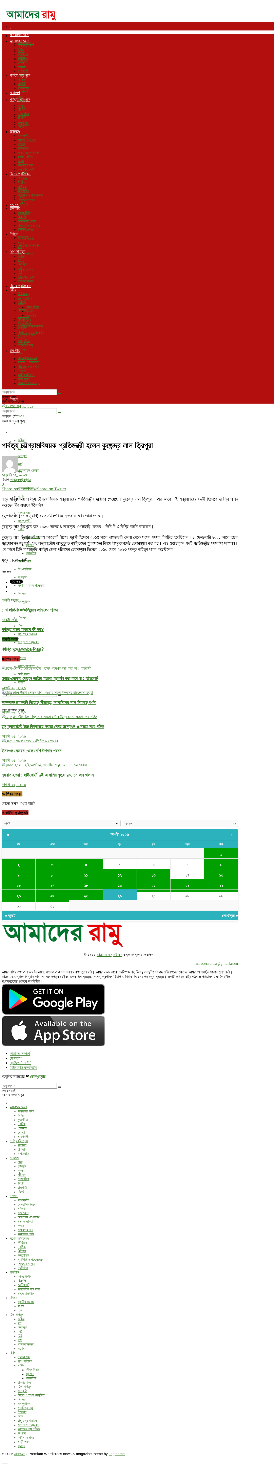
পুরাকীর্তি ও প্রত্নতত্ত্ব (30, 326)
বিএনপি (22, 217)
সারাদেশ (15, 92)
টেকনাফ (22, 62)
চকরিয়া (21, 58)
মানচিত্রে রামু (25, 345)
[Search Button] (59, 695)
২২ (221, 885)
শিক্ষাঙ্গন (22, 618)
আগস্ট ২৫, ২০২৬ (14, 736)
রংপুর (20, 118)
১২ (120, 875)
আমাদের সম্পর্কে (20, 1053)
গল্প (19, 260)
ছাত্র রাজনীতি (26, 230)
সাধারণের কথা (25, 270)
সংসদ (21, 415)
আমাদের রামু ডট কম (109, 954)
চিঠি (20, 273)
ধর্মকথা (21, 144)
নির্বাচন (14, 234)
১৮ (86, 885)
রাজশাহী (22, 122)
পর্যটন (21, 303)
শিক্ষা (20, 626)
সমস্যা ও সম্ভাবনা (28, 642)
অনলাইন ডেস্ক (29, 470)
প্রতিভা (22, 183)
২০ (154, 885)
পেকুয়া (21, 67)
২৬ (120, 896)
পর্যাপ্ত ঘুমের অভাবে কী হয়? (23, 649)
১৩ (154, 875)
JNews (19, 1454)
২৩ (19, 896)
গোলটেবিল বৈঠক (27, 140)
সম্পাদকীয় (23, 136)
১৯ (120, 885)
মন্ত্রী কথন (23, 674)
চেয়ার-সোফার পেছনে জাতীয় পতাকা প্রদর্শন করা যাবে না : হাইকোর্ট (50, 678)
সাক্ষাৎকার (23, 148)
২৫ (86, 896)
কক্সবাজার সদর (26, 45)
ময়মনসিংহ (23, 114)
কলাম (21, 161)
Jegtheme (117, 1454)
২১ (187, 885)
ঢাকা (20, 97)
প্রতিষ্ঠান (23, 204)
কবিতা (21, 440)
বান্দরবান (22, 80)
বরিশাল (21, 110)
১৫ (221, 875)
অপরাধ (22, 658)
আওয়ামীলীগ (25, 213)
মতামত (14, 131)
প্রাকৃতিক (31, 553)
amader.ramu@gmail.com (216, 963)
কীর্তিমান (22, 178)
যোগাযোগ (16, 1058)
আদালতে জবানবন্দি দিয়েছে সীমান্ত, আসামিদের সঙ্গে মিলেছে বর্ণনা (49, 702)
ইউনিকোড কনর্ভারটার (23, 1067)
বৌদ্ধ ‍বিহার (32, 307)
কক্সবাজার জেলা (19, 34)
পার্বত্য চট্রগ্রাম (20, 75)
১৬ (19, 885)
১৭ (52, 885)
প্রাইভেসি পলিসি (20, 1063)
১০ (52, 875)
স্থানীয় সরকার (26, 407)
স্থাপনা (30, 311)
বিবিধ (13, 290)
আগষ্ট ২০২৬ (120, 834)
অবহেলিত (23, 191)
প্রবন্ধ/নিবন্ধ (26, 281)
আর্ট (20, 269)
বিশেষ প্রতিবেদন (20, 174)
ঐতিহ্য (22, 310)
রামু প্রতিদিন (25, 521)
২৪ (52, 896)
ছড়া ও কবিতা (25, 157)
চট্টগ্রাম (22, 101)
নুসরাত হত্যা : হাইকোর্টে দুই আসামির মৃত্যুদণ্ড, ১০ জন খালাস (48, 774)
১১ (86, 875)
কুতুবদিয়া (23, 54)
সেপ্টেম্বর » (230, 915)
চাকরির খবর (24, 320)
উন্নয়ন (22, 593)
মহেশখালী (23, 91)
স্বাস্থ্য (21, 682)
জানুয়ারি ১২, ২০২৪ (14, 475)
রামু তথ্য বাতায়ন (27, 634)
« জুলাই (10, 915)
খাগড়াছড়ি (23, 88)
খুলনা (20, 106)
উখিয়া (21, 50)
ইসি (20, 424)
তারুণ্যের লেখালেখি (28, 245)
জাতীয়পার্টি (23, 221)
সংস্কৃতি (22, 577)
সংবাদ (21, 286)
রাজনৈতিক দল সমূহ (29, 383)
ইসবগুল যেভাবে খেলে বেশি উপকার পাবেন (31, 750)
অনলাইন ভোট (26, 278)
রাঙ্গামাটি (22, 84)
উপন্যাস (22, 264)
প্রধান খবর (24, 294)
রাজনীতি (15, 208)
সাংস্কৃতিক (24, 602)
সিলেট (21, 127)
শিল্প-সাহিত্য (17, 431)
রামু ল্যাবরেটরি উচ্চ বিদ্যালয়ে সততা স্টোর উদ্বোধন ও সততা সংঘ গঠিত (53, 726)
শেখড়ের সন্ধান (26, 200)
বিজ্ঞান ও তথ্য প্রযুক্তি (31, 585)
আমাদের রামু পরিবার (29, 366)
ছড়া (20, 277)
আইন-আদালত (26, 375)
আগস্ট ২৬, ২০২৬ (14, 688)
